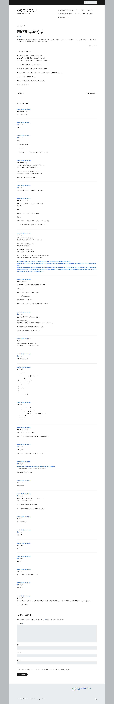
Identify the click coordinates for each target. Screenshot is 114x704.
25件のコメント (93, 46)
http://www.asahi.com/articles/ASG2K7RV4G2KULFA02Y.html (36, 466)
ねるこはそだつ (27, 10)
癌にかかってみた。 (86, 10)
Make (23, 699)
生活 (25, 84)
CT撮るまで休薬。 (91, 93)
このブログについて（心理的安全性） (68, 10)
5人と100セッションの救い (86, 13)
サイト (19, 660)
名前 (18, 645)
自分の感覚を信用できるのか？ (66, 13)
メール (19, 652)
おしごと (21, 84)
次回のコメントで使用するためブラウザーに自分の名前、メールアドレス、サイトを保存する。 (44, 669)
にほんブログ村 (76, 690)
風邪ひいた (21, 93)
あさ (20, 36)
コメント (20, 623)
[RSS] (96, 699)
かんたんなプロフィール (64, 17)
